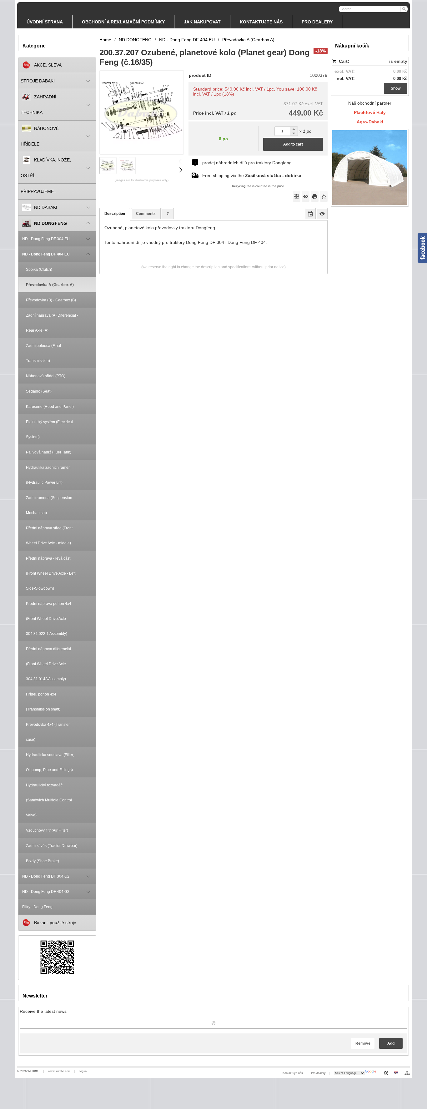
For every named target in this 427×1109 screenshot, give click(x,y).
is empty (398, 61)
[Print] (315, 196)
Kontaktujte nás (293, 1073)
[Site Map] (407, 1073)
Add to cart (293, 144)
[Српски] (396, 1073)
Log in (83, 1071)
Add (390, 1043)
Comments (146, 213)
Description (114, 213)
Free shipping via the (251, 175)
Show (395, 88)
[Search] (404, 8)
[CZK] (385, 1073)
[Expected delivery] (310, 213)
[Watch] (305, 196)
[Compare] (296, 196)
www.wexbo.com (59, 1071)
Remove (362, 1043)
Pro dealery (318, 1073)
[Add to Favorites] (324, 196)
